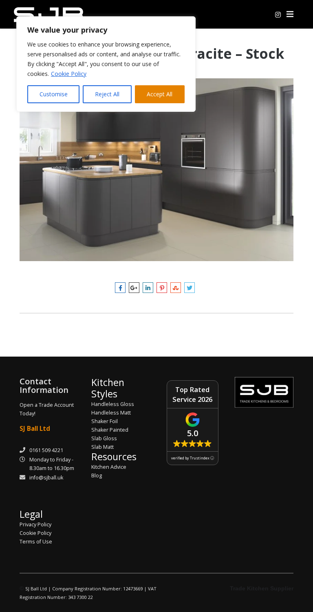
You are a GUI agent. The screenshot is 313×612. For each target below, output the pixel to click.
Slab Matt (102, 446)
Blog (96, 475)
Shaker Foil (104, 421)
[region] (106, 64)
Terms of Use (36, 541)
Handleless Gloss (112, 404)
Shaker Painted (109, 429)
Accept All (159, 94)
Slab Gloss (104, 438)
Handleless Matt (111, 412)
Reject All (107, 94)
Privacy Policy (35, 524)
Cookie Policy (68, 74)
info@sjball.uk (46, 477)
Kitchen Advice (108, 466)
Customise (54, 94)
